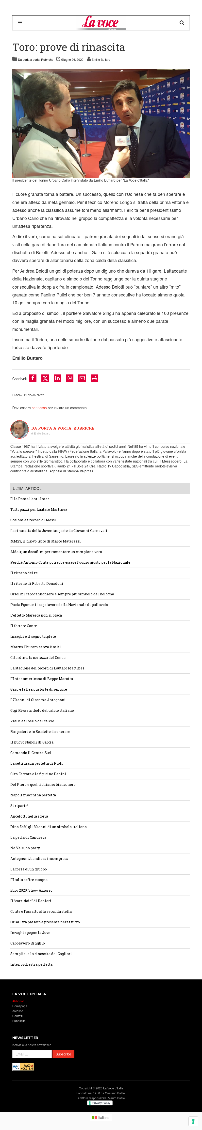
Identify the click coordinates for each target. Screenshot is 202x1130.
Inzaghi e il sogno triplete (33, 636)
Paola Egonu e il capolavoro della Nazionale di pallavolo (59, 604)
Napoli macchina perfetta (33, 795)
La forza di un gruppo (28, 869)
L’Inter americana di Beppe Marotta (41, 678)
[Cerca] (182, 22)
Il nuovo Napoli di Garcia (31, 742)
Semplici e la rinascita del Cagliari (41, 953)
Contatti (17, 1016)
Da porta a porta (29, 59)
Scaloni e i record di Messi (33, 520)
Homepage (19, 1006)
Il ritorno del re (24, 573)
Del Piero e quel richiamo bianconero (43, 784)
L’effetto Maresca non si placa (36, 615)
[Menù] (20, 22)
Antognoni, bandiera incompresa (39, 858)
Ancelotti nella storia (29, 816)
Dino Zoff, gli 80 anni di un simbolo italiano (48, 826)
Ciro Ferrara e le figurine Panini (38, 774)
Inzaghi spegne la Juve (30, 932)
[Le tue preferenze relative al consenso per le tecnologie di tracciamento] (193, 1121)
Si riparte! (19, 805)
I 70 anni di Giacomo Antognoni (38, 699)
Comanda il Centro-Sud (30, 752)
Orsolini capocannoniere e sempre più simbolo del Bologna (62, 594)
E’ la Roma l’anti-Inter (29, 498)
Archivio (17, 1011)
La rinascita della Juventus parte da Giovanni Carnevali (58, 530)
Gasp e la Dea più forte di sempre (38, 689)
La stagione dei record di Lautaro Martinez (47, 668)
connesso (39, 407)
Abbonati (18, 1001)
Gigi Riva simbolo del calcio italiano (42, 710)
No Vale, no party (25, 848)
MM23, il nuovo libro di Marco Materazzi (45, 541)
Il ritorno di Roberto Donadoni (36, 583)
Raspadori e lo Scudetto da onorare (40, 731)
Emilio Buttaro (101, 59)
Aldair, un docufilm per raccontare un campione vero (56, 551)
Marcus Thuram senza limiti (35, 647)
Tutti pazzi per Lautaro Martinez (38, 509)
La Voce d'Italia (113, 1088)
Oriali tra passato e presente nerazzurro (45, 922)
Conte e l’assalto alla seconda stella (41, 911)
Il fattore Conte (23, 625)
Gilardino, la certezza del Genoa (38, 657)
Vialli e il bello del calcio (32, 721)
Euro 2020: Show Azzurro (31, 890)
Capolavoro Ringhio (27, 943)
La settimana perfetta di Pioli (36, 763)
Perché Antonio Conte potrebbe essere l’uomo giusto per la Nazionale (70, 562)
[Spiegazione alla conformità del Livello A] (23, 1066)
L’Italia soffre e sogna (29, 879)
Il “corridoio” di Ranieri (30, 900)
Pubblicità (19, 1021)
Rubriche (47, 59)
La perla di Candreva (28, 837)
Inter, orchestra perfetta (31, 964)
